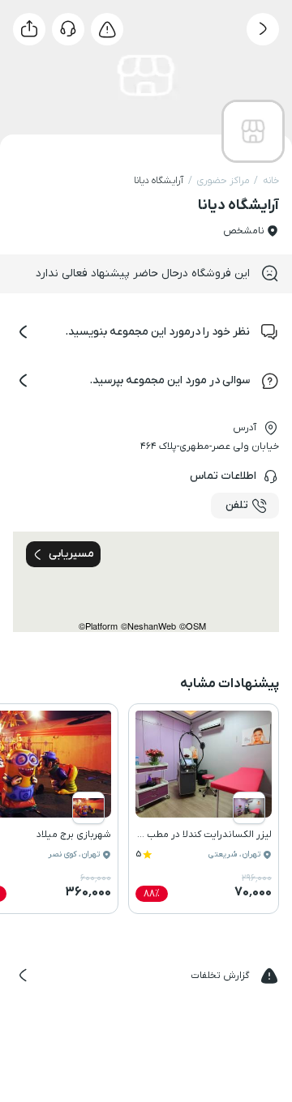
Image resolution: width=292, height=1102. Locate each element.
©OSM (192, 625)
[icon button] (263, 29)
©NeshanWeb (148, 625)
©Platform (98, 625)
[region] (146, 582)
